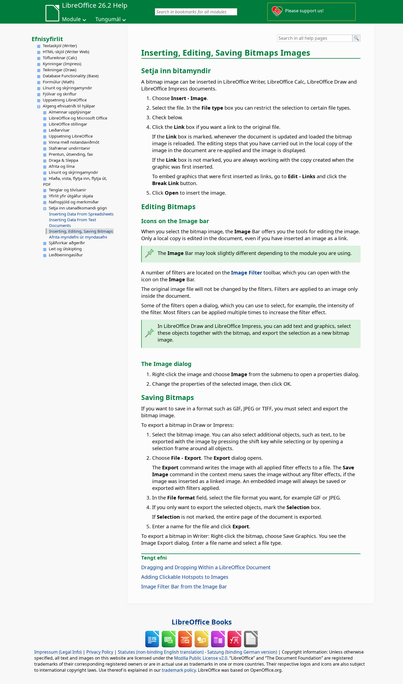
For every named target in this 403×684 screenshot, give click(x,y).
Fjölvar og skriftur (59, 94)
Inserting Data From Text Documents (72, 222)
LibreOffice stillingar (68, 124)
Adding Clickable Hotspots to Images (184, 576)
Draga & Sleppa (63, 160)
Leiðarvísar (59, 130)
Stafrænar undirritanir (69, 148)
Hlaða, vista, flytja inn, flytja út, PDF (75, 181)
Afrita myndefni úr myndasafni (78, 237)
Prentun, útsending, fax (71, 154)
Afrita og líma (62, 166)
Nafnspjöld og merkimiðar (74, 202)
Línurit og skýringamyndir (67, 87)
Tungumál (108, 19)
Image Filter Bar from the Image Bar (184, 586)
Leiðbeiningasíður (66, 254)
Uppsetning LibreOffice (65, 100)
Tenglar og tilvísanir (67, 189)
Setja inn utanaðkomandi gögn (78, 208)
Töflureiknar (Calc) (60, 57)
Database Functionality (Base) (71, 75)
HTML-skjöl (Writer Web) (66, 51)
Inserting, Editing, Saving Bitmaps (81, 231)
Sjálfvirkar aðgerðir (67, 242)
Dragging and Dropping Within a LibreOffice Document (206, 567)
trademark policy (179, 670)
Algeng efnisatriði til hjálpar (69, 106)
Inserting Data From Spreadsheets (81, 214)
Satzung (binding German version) (242, 652)
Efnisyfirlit (47, 39)
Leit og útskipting (65, 248)
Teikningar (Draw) (59, 69)
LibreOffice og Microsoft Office (78, 118)
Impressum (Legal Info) (58, 652)
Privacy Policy (99, 652)
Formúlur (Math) (58, 81)
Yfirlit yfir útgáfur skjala (71, 195)
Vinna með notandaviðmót (74, 142)
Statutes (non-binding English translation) (161, 652)
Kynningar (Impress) (62, 63)
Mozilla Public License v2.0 (200, 658)
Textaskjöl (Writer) (60, 45)
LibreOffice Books (202, 621)
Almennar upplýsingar (70, 112)
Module (71, 19)
